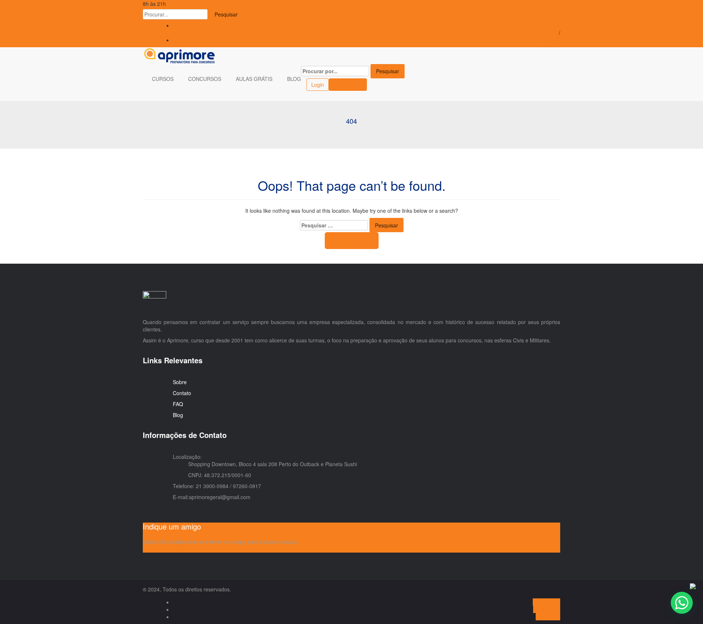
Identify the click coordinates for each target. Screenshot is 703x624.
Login (553, 25)
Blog (178, 415)
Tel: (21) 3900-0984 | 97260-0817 (206, 3)
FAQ (178, 404)
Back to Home (351, 240)
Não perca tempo (163, 549)
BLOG (294, 78)
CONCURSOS (205, 78)
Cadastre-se (348, 84)
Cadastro (549, 40)
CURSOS (163, 78)
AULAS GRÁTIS (255, 78)
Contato (182, 393)
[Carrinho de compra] (303, 84)
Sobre (180, 382)
